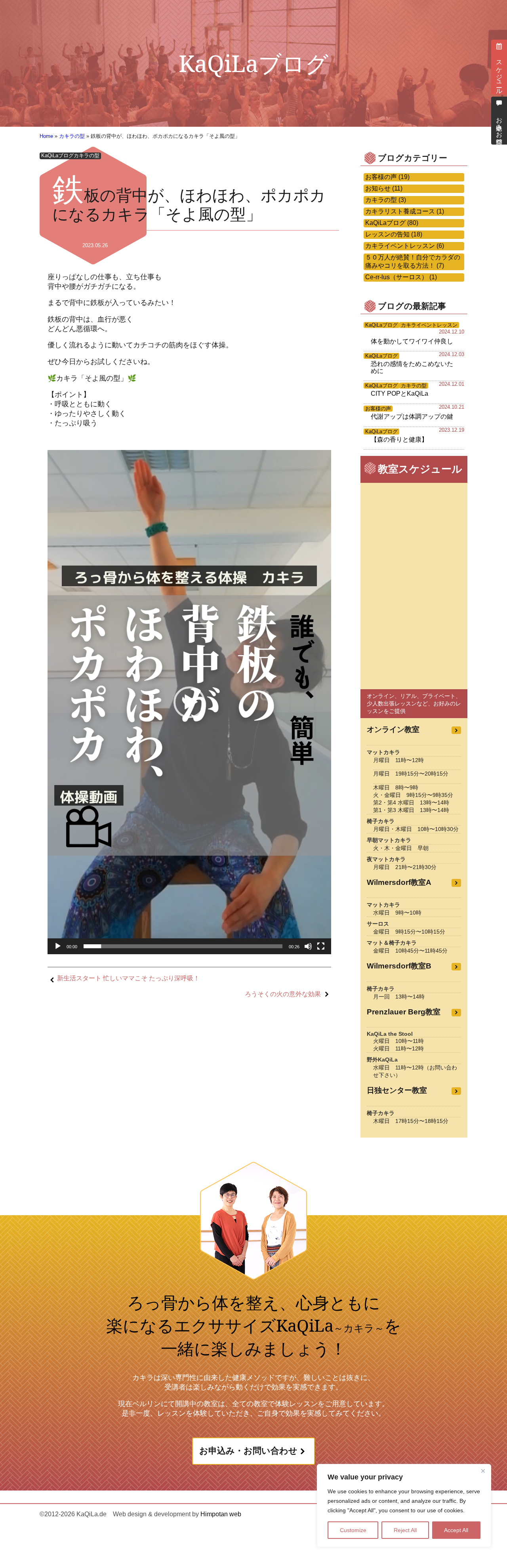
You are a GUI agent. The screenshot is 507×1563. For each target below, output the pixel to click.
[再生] (58, 946)
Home (46, 136)
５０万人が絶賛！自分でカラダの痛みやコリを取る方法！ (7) (412, 261)
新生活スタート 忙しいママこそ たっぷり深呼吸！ (128, 978)
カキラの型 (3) (385, 199)
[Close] (483, 1470)
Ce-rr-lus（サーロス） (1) (401, 277)
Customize (353, 1530)
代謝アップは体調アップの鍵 (412, 416)
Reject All (405, 1530)
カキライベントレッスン (429, 325)
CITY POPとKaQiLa (399, 393)
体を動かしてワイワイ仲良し (412, 341)
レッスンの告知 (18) (393, 234)
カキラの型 (72, 136)
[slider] (183, 946)
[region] (404, 1505)
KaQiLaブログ (57, 155)
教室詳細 (456, 730)
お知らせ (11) (383, 188)
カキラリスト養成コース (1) (404, 211)
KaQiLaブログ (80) (391, 222)
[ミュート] (308, 946)
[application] (189, 702)
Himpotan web (220, 1514)
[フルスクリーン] (321, 946)
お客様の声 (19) (387, 176)
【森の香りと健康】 (399, 439)
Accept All (456, 1530)
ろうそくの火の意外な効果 (283, 993)
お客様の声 (378, 409)
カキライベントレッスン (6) (404, 245)
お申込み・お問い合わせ (248, 1451)
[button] (189, 702)
